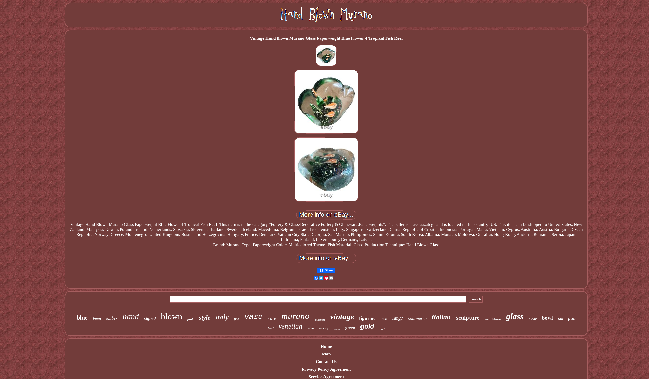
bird (271, 328)
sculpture (467, 318)
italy (222, 317)
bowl (547, 318)
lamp (97, 319)
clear (533, 319)
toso (384, 319)
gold (367, 326)
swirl (382, 328)
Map (326, 354)
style (204, 317)
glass (515, 316)
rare (272, 318)
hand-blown (492, 319)
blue (82, 317)
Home (326, 346)
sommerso (417, 318)
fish (236, 319)
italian (441, 317)
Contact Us (326, 361)
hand (131, 316)
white (311, 328)
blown (171, 316)
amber (112, 318)
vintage (342, 316)
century (323, 328)
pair (572, 318)
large (397, 317)
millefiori (320, 319)
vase (253, 317)
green (350, 327)
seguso (336, 329)
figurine (367, 318)
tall (560, 319)
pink (190, 319)
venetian (290, 326)
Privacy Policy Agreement (326, 369)
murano (295, 316)
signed (150, 318)
